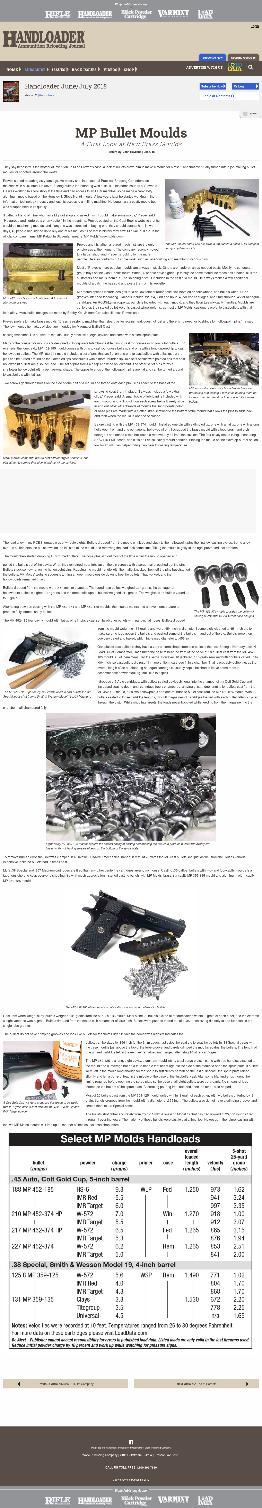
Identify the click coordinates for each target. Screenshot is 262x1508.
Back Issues (84, 70)
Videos (110, 70)
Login (255, 26)
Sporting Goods (242, 57)
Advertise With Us (204, 67)
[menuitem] (229, 96)
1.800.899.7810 (146, 1467)
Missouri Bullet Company (65, 1383)
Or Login (240, 86)
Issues (58, 70)
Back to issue (46, 95)
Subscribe (35, 70)
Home (12, 70)
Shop (129, 70)
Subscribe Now (212, 57)
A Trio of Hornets (196, 1383)
